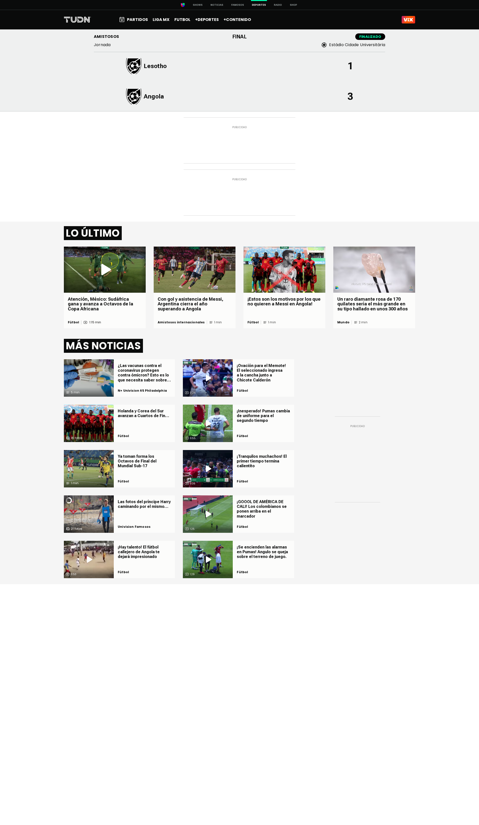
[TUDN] (77, 19)
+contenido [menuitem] (237, 19)
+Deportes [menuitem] (207, 19)
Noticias (217, 4)
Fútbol (73, 322)
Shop (293, 4)
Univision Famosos (134, 527)
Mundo (343, 322)
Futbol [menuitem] (182, 19)
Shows (198, 4)
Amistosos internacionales (181, 322)
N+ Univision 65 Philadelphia (142, 391)
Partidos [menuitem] (137, 19)
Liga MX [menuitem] (161, 19)
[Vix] (408, 19)
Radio (278, 4)
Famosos (237, 4)
